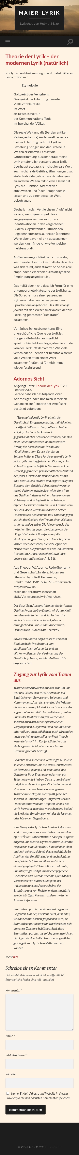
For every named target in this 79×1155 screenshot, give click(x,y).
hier (15, 957)
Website (10, 1074)
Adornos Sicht (29, 379)
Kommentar (13, 990)
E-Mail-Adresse (16, 1055)
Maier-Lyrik (39, 13)
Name (10, 1036)
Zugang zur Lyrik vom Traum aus (42, 677)
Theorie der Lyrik (47, 386)
